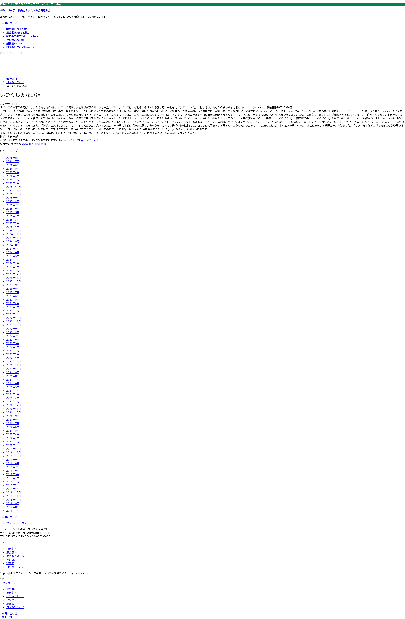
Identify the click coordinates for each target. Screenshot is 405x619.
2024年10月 (13, 238)
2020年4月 (12, 434)
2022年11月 (13, 321)
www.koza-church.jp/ (35, 144)
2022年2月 (12, 354)
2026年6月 (12, 165)
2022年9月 (12, 328)
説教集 (10, 563)
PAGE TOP (6, 617)
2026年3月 (12, 176)
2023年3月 (12, 307)
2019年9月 (12, 459)
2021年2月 (12, 398)
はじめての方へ (15, 556)
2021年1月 (12, 401)
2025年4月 (12, 216)
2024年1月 (12, 270)
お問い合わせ (9, 23)
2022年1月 (12, 358)
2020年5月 (12, 430)
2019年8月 (12, 463)
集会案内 (11, 552)
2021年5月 (12, 387)
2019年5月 (12, 474)
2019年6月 (12, 470)
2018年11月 (13, 496)
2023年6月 (12, 296)
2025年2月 (12, 223)
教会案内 (11, 549)
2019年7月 (12, 467)
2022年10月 (13, 325)
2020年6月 (12, 427)
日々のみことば (15, 567)
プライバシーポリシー (19, 523)
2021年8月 (12, 376)
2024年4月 (12, 259)
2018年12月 (13, 492)
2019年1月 (12, 489)
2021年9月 (12, 372)
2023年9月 (12, 285)
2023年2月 (12, 310)
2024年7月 (12, 248)
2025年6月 (12, 208)
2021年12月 (13, 361)
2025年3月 (12, 219)
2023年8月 (12, 288)
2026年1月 (12, 183)
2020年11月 (13, 409)
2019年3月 (12, 481)
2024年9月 (12, 241)
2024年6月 (12, 252)
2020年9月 (12, 416)
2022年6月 (12, 339)
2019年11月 (13, 452)
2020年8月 (12, 419)
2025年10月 (13, 194)
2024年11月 (13, 234)
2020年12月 (13, 405)
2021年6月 (12, 383)
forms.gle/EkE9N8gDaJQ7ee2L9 (79, 140)
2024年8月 (12, 245)
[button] (202, 517)
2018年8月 (12, 507)
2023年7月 (12, 292)
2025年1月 (12, 227)
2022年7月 (12, 336)
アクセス (11, 559)
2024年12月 (13, 230)
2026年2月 (12, 179)
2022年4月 (12, 347)
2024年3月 (12, 263)
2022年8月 (12, 332)
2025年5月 (12, 212)
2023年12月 (13, 274)
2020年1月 (12, 445)
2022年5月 (12, 343)
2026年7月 (12, 161)
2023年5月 (12, 299)
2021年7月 (12, 379)
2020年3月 (12, 438)
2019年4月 (12, 478)
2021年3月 (12, 394)
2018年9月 (12, 503)
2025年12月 (13, 187)
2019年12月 (13, 449)
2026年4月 (12, 172)
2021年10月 (13, 368)
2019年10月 (13, 456)
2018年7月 (12, 510)
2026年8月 (12, 157)
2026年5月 (12, 168)
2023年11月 (13, 278)
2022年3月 (12, 350)
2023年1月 (12, 314)
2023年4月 (12, 303)
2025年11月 (13, 190)
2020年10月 (13, 412)
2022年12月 (13, 318)
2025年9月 (12, 197)
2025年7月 (12, 205)
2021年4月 (12, 390)
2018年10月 (13, 499)
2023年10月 (13, 281)
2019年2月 (12, 485)
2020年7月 (12, 423)
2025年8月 (12, 201)
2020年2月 (12, 441)
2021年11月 (13, 365)
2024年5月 (12, 256)
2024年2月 (12, 267)
